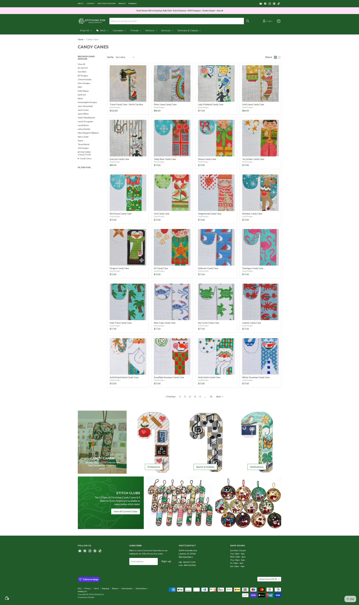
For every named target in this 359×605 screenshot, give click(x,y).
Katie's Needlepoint (86, 117)
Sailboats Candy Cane (208, 268)
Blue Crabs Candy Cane (164, 322)
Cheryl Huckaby (85, 79)
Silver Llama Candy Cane (165, 104)
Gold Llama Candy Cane (253, 104)
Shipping (105, 588)
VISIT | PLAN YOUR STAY (106, 3)
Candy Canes (86, 158)
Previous (171, 396)
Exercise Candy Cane (119, 159)
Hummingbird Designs (87, 102)
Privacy (88, 588)
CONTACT (91, 3)
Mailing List (82, 591)
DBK (80, 87)
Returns (115, 588)
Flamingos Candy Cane (252, 268)
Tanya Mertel (83, 144)
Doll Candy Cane (161, 213)
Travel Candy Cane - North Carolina (126, 104)
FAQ (79, 588)
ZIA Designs (83, 148)
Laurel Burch (83, 125)
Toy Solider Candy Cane (253, 159)
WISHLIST (122, 3)
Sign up (166, 561)
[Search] (247, 21)
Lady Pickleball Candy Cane (210, 104)
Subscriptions (127, 588)
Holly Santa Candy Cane (209, 377)
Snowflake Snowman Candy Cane (169, 377)
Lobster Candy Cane (251, 322)
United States (268, 579)
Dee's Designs (84, 83)
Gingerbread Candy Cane (209, 213)
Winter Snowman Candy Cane (256, 377)
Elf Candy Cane (161, 268)
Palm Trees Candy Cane (121, 322)
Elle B (80, 98)
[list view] (279, 57)
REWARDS (132, 3)
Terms (96, 588)
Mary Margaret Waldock (88, 133)
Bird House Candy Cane (121, 213)
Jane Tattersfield (85, 106)
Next (218, 396)
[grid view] (275, 57)
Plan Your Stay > (186, 557)
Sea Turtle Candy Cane (208, 322)
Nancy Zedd (83, 137)
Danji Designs (115, 107)
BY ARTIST (83, 68)
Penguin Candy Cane (119, 268)
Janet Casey (83, 110)
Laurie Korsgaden (85, 121)
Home (80, 39)
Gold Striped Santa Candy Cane (124, 377)
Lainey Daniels (84, 129)
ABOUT (81, 3)
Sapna (80, 140)
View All (81, 64)
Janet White (83, 114)
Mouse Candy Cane (207, 159)
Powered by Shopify (86, 597)
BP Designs (83, 75)
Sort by (110, 57)
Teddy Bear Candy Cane (165, 159)
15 (211, 396)
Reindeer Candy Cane (252, 213)
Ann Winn (82, 71)
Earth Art (82, 94)
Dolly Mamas (83, 91)
